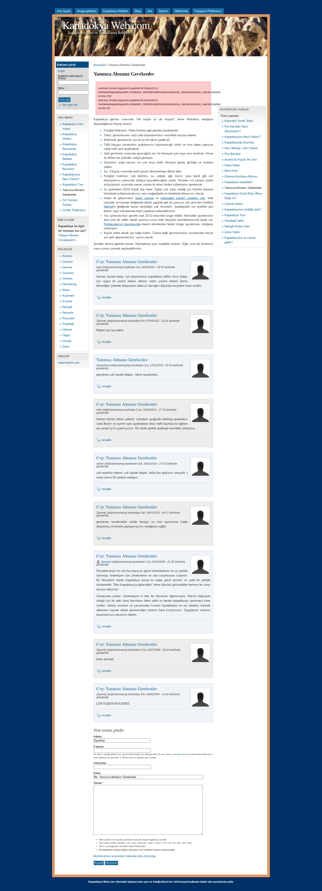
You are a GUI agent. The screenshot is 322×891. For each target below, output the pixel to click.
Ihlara (65, 290)
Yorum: (99, 783)
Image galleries (86, 11)
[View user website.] (199, 574)
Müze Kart (231, 170)
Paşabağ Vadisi (234, 220)
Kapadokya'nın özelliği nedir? (243, 209)
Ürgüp (66, 335)
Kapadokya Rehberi (115, 11)
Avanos (67, 256)
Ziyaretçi (106, 561)
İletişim (163, 11)
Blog (138, 11)
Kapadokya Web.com (106, 25)
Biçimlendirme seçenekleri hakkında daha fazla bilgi (125, 856)
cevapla (106, 297)
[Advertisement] (134, 58)
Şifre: (62, 88)
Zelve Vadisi (232, 232)
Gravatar (177, 754)
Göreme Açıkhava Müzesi (241, 176)
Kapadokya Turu (72, 184)
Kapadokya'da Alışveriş (239, 142)
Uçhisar (67, 329)
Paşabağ (68, 323)
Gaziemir (68, 273)
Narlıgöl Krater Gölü (237, 226)
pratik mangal (144, 198)
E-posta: (99, 746)
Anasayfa (100, 65)
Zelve (65, 346)
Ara (149, 11)
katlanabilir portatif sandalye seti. (183, 198)
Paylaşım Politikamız (208, 11)
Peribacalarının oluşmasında (122, 224)
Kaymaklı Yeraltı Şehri (239, 120)
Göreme (67, 278)
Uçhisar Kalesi (234, 203)
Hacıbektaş (69, 284)
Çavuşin (67, 261)
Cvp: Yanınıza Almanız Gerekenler (126, 261)
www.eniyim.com (69, 362)
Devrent (67, 267)
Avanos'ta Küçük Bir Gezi (241, 159)
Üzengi (66, 341)
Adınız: (98, 736)
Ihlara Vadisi (232, 165)
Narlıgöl (67, 307)
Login (61, 70)
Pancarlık (68, 318)
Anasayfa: (100, 763)
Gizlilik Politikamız (74, 210)
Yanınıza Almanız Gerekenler (121, 359)
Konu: (97, 773)
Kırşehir (67, 301)
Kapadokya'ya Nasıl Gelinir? (242, 136)
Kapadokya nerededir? (239, 182)
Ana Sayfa (63, 11)
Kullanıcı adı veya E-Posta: (70, 77)
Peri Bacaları (233, 154)
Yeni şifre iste (70, 104)
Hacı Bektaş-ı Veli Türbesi (241, 148)
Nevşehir (68, 312)
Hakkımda (181, 11)
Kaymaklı (68, 295)
